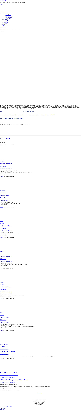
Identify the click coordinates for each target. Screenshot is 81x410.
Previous (1, 28)
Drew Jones (7, 29)
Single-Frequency (5, 195)
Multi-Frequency (9, 163)
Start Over (8, 138)
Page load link (2, 408)
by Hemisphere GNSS (7, 406)
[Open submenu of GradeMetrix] (8, 14)
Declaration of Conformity (28, 111)
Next (4, 28)
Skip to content (3, 0)
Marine (3, 163)
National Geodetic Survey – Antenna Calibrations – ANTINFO (42, 115)
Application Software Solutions (9, 377)
